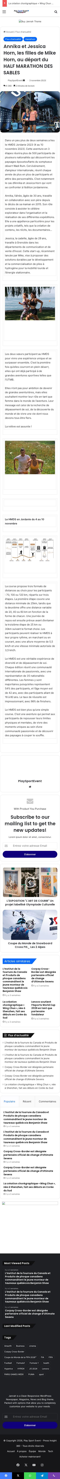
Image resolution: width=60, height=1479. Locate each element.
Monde (42, 1451)
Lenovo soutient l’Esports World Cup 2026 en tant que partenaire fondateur (43, 1008)
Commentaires (47, 1101)
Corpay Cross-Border (14, 1351)
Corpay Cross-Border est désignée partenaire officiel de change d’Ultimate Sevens (43, 975)
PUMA (31, 1374)
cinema (32, 1346)
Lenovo (45, 1368)
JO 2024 (33, 1368)
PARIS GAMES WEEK (14, 1374)
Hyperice (8, 1368)
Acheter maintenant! (30, 1456)
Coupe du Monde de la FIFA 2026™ (20, 1357)
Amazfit (8, 1346)
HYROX (21, 1368)
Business (20, 1346)
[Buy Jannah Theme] (30, 21)
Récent (27, 1101)
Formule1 (20, 1363)
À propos (21, 1451)
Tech (50, 1451)
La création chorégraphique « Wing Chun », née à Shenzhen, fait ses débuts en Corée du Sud (15, 1009)
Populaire (9, 1101)
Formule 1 (34, 1363)
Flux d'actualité (23, 31)
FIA (42, 1357)
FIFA (51, 1357)
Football (8, 1363)
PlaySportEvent (15, 80)
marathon (30, 39)
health (46, 1363)
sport (41, 1374)
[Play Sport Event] (21, 11)
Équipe (32, 1451)
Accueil (10, 31)
